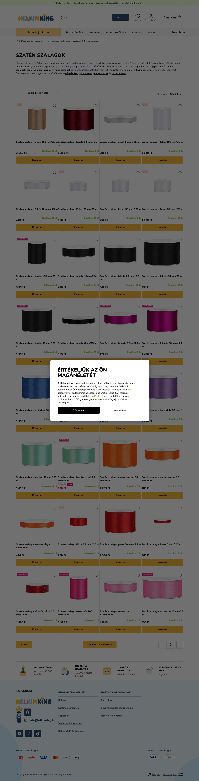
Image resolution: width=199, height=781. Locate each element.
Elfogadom (78, 410)
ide (129, 389)
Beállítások (120, 410)
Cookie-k (99, 396)
